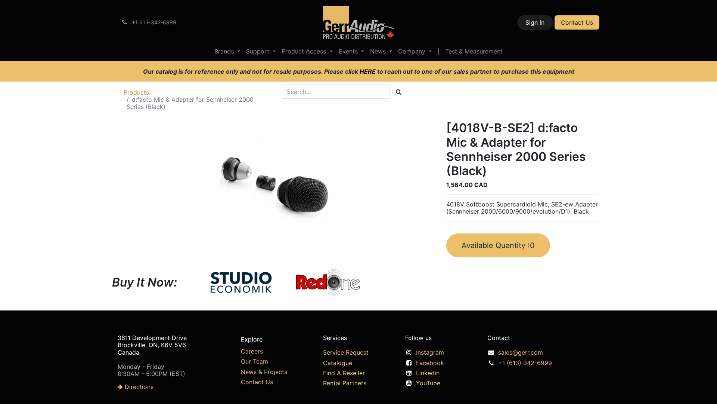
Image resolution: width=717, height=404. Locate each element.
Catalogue (337, 363)
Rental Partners (344, 383)
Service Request (346, 352)
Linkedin (428, 373)
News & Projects (264, 372)
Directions (138, 387)
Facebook (430, 363)
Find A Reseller (344, 373)
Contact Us (577, 22)
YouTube (428, 383)
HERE (368, 71)
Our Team (254, 361)
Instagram (430, 352)
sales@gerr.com (520, 352)
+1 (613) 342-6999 (525, 363)
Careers (252, 351)
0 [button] (498, 245)
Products (136, 92)
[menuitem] (227, 51)
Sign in (534, 22)
